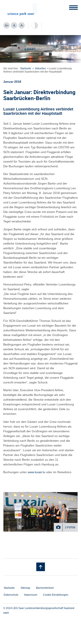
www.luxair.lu (36, 472)
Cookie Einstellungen (55, 594)
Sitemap (25, 587)
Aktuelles (40, 68)
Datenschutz (11, 594)
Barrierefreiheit (45, 587)
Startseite (25, 68)
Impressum (30, 594)
